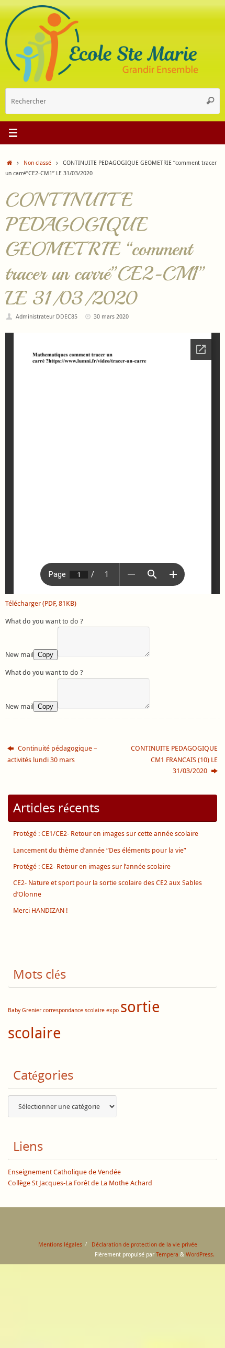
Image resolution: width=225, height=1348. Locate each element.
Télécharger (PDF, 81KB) (40, 603)
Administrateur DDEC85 (46, 316)
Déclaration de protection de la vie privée (144, 1244)
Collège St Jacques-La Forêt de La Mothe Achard (80, 1183)
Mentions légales (60, 1244)
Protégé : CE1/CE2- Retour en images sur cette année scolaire (105, 833)
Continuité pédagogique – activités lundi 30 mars (52, 754)
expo (112, 1010)
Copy (45, 655)
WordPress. (200, 1254)
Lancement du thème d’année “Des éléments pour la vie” (99, 850)
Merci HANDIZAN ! (40, 910)
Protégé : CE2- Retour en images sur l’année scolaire (92, 866)
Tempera (167, 1254)
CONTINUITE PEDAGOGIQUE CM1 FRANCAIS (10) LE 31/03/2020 (174, 759)
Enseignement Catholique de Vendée (64, 1172)
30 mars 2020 (111, 316)
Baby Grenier (24, 1010)
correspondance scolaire (74, 1010)
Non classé (37, 162)
